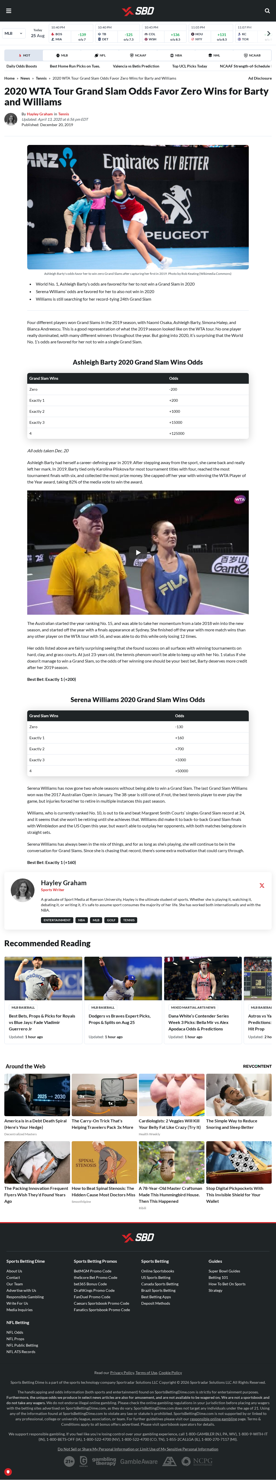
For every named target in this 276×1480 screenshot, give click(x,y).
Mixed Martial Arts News (193, 1007)
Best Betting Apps (156, 1296)
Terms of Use (146, 1372)
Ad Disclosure (260, 78)
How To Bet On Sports (227, 1284)
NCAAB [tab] (255, 55)
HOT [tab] (24, 57)
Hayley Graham (40, 114)
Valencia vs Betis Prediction (136, 66)
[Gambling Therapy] (104, 1461)
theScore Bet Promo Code (95, 1277)
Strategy (215, 1290)
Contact (13, 1277)
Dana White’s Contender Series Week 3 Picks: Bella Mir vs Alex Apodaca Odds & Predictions (198, 1022)
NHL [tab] (216, 55)
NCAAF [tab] (140, 55)
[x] (262, 885)
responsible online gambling (213, 1419)
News (25, 78)
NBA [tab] (178, 55)
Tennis (41, 78)
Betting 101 (218, 1277)
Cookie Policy (170, 1372)
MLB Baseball (23, 1007)
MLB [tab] (64, 55)
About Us (14, 1271)
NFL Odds (14, 1332)
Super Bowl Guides (224, 1271)
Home (9, 78)
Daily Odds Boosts (21, 66)
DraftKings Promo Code (94, 1290)
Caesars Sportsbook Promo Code (101, 1303)
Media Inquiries (19, 1309)
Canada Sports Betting (159, 1284)
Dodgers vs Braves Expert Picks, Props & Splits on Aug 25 (120, 1019)
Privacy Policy (122, 1372)
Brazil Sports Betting (158, 1290)
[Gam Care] (84, 1461)
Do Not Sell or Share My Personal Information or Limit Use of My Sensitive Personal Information (138, 1449)
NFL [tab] (103, 55)
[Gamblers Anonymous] (169, 1461)
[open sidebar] (8, 10)
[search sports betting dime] (267, 10)
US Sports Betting (155, 1277)
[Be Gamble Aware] (139, 1461)
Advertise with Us (21, 1290)
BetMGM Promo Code (92, 1271)
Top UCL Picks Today (189, 66)
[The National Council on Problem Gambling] (196, 1461)
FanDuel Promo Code (92, 1296)
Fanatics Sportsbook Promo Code (102, 1309)
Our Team (14, 1284)
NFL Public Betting (22, 1345)
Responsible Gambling (25, 1296)
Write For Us (17, 1303)
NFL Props (15, 1338)
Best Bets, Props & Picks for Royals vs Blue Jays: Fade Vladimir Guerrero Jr (42, 1022)
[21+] (69, 1461)
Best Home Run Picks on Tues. (75, 66)
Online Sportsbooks (157, 1271)
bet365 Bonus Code (90, 1284)
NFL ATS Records (20, 1351)
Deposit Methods (155, 1303)
